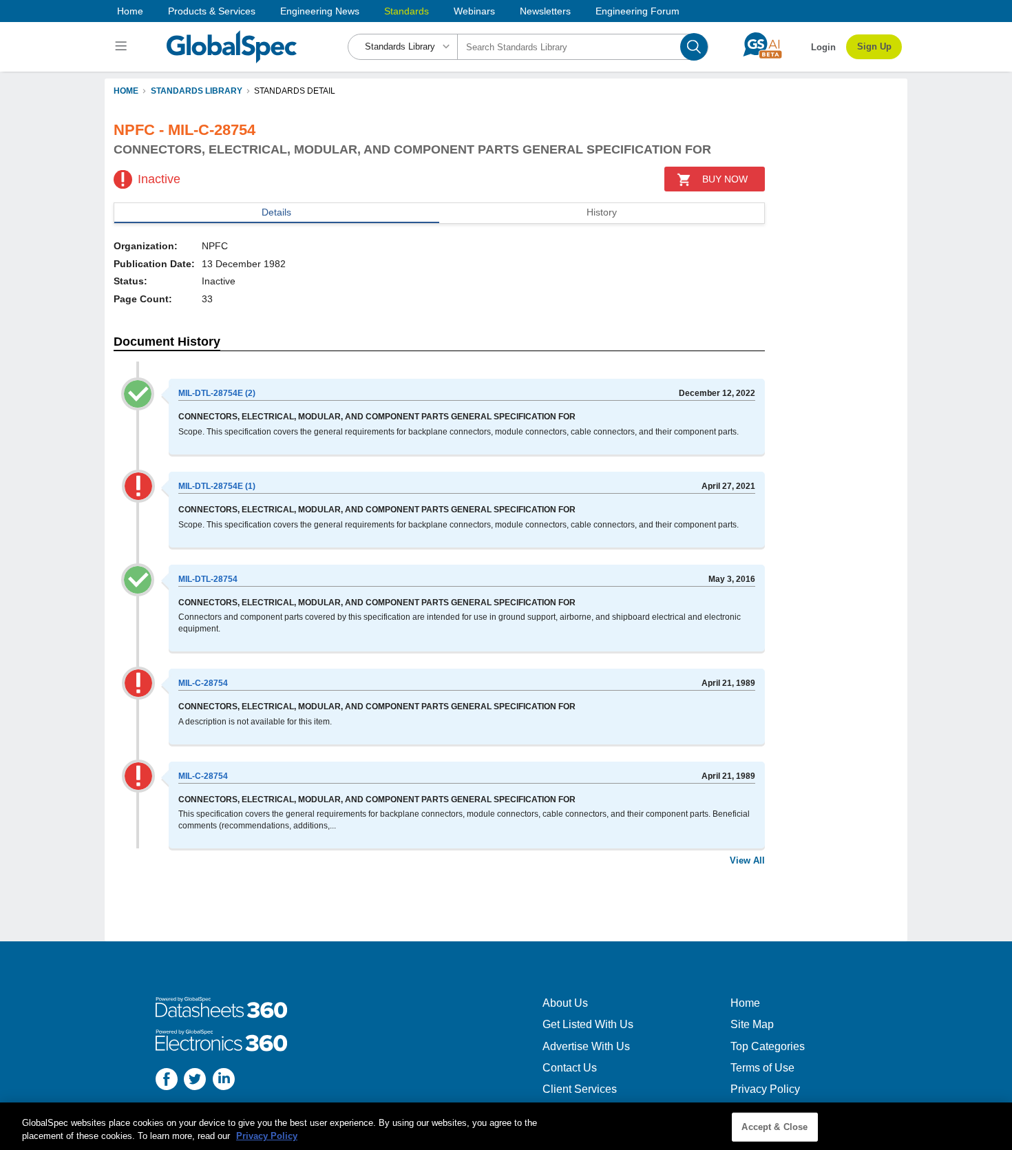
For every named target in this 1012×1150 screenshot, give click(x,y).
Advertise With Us (586, 1046)
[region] (506, 1126)
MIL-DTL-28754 (208, 579)
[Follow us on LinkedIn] (224, 1081)
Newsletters (545, 11)
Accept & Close (774, 1127)
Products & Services (211, 11)
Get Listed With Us (587, 1024)
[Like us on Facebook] (167, 1081)
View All (747, 860)
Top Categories (767, 1046)
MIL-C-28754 (203, 683)
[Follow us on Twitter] (195, 1081)
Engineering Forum (637, 11)
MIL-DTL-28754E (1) (216, 486)
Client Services (579, 1089)
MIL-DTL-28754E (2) (216, 393)
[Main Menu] (123, 46)
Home (130, 11)
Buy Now (725, 179)
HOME (126, 91)
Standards (406, 11)
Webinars (474, 11)
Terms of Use (762, 1068)
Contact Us (569, 1068)
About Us (565, 1003)
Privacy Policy (765, 1089)
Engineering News (319, 11)
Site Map (752, 1024)
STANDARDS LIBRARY (196, 91)
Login (823, 47)
